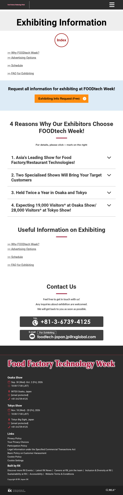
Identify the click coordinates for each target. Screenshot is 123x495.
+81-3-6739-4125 (19, 399)
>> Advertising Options (22, 57)
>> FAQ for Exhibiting (21, 73)
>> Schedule (15, 65)
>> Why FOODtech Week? (23, 52)
